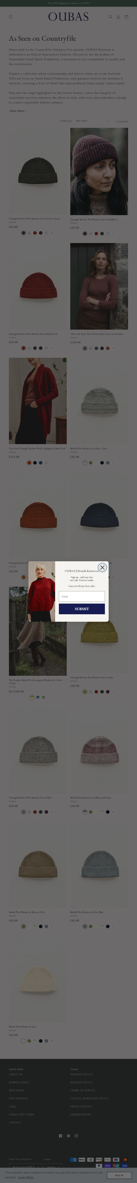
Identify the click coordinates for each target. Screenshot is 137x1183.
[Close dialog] (102, 567)
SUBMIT (82, 608)
